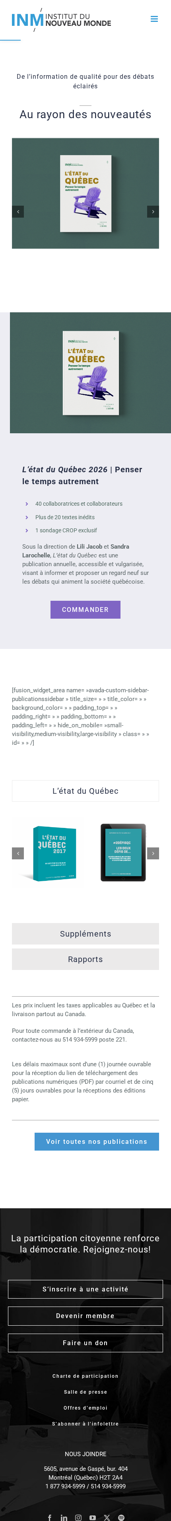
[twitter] (107, 1518)
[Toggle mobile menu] (155, 19)
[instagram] (78, 1518)
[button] (18, 212)
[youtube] (92, 1518)
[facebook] (50, 1518)
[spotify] (121, 1518)
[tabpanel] (85, 864)
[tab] (85, 791)
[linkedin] (64, 1518)
